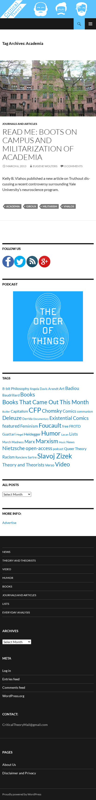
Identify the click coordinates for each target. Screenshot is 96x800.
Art (62, 388)
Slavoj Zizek (54, 456)
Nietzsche (13, 448)
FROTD (75, 426)
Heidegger (32, 434)
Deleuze (12, 418)
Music (62, 442)
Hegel (19, 434)
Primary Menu (90, 23)
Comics (69, 411)
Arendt (53, 389)
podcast (58, 449)
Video (62, 464)
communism (85, 411)
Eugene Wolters (45, 166)
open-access (39, 448)
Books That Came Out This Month (45, 401)
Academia (13, 206)
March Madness (13, 442)
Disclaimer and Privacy (19, 773)
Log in (6, 671)
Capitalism (19, 411)
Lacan (65, 434)
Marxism (47, 440)
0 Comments (73, 166)
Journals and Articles (19, 124)
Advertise (9, 523)
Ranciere (21, 457)
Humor (51, 433)
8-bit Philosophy (15, 388)
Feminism (29, 426)
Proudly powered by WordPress (21, 794)
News (70, 442)
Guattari (9, 434)
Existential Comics (69, 418)
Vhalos (69, 206)
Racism (8, 456)
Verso (49, 465)
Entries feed (11, 679)
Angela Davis (39, 389)
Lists (73, 433)
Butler (6, 411)
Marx (29, 441)
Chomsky (52, 411)
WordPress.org (13, 696)
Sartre (32, 457)
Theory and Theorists (23, 464)
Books (27, 394)
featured (11, 426)
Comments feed (13, 687)
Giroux (31, 206)
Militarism (50, 206)
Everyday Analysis (16, 612)
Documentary (41, 418)
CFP (35, 410)
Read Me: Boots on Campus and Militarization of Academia (39, 144)
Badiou (72, 388)
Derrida (27, 419)
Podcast (9, 284)
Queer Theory (75, 448)
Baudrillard (11, 395)
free (65, 426)
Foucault (50, 425)
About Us (9, 765)
